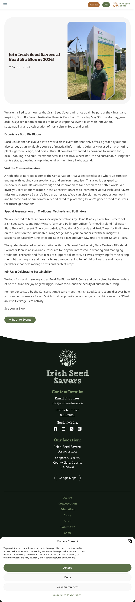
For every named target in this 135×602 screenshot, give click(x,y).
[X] (72, 429)
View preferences (67, 587)
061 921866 (67, 415)
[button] (129, 541)
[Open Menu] (5, 5)
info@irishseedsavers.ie (67, 403)
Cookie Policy (59, 594)
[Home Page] (121, 5)
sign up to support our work (107, 194)
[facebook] (55, 429)
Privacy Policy (74, 594)
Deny (67, 577)
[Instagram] (80, 429)
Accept (67, 567)
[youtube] (64, 429)
